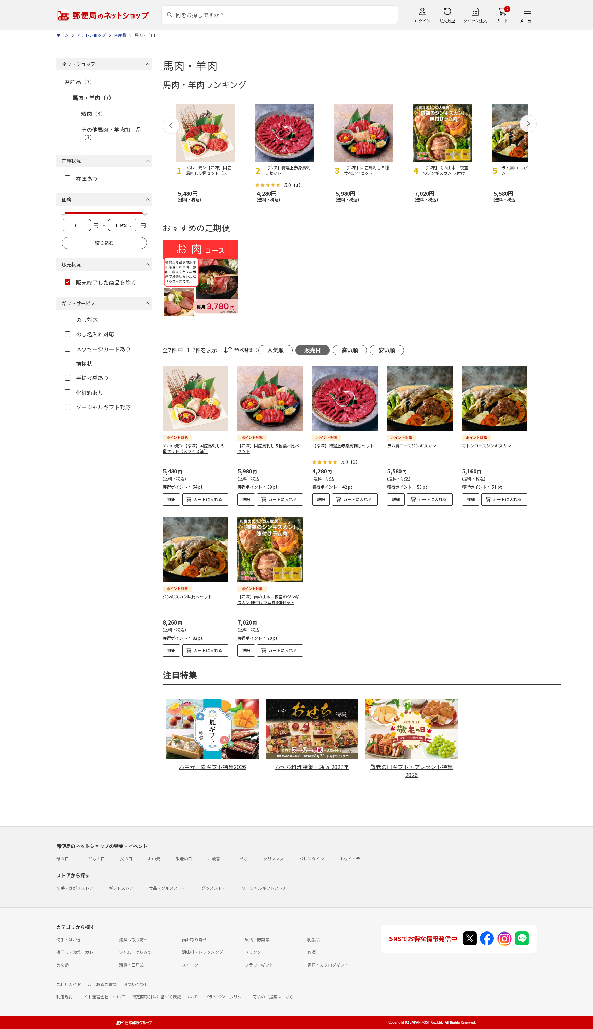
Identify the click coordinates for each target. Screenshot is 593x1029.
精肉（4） (93, 114)
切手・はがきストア (74, 888)
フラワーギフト (259, 965)
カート (503, 20)
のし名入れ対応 (95, 334)
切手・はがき (68, 939)
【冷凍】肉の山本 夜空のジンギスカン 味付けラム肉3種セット (268, 599)
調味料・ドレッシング (202, 952)
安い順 (387, 350)
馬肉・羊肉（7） (93, 97)
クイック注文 (475, 20)
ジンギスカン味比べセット (187, 596)
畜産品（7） (80, 82)
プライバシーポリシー (225, 996)
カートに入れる (208, 499)
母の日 (62, 858)
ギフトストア (121, 888)
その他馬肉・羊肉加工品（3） (111, 133)
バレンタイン (311, 858)
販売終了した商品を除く (106, 282)
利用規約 (64, 996)
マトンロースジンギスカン (486, 445)
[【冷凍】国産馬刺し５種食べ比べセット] (270, 398)
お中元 (154, 858)
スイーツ (190, 965)
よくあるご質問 (102, 984)
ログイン (422, 20)
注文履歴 (447, 20)
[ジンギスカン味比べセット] (195, 549)
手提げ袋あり (92, 378)
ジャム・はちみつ (135, 952)
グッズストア (213, 888)
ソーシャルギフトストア (264, 888)
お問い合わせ (136, 984)
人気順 (275, 350)
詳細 (171, 499)
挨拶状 (84, 363)
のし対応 (87, 320)
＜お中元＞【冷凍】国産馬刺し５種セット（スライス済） (193, 448)
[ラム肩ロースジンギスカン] (420, 398)
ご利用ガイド (68, 984)
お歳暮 (214, 858)
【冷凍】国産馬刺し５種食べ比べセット (268, 448)
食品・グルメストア (167, 888)
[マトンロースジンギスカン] (494, 398)
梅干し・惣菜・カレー (76, 952)
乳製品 (313, 939)
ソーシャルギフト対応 (103, 407)
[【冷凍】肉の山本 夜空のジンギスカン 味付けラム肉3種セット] (270, 549)
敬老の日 (184, 858)
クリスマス (273, 858)
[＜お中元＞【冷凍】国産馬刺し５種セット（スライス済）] (195, 398)
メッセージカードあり (103, 349)
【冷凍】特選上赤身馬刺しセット (343, 445)
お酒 (311, 952)
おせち (241, 858)
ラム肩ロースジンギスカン (411, 445)
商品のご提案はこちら (273, 996)
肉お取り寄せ (194, 939)
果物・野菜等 (257, 939)
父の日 (126, 858)
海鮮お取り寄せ (133, 939)
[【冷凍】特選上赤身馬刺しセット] (345, 398)
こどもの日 (94, 858)
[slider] (63, 212)
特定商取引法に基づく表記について (165, 996)
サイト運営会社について (102, 996)
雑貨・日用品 (131, 965)
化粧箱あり (89, 392)
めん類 (62, 965)
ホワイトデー (351, 858)
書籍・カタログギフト (328, 965)
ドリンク (253, 952)
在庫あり (87, 178)
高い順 (349, 350)
